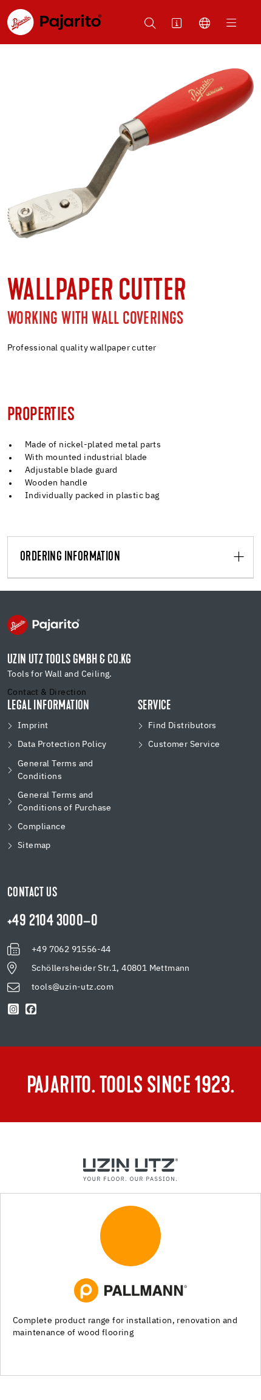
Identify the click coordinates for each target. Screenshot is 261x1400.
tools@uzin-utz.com (73, 987)
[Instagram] (13, 1010)
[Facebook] (31, 1010)
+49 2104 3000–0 (52, 922)
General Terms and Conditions (55, 770)
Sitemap (34, 845)
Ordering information (70, 557)
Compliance (42, 827)
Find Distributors (182, 725)
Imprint (33, 725)
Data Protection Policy (62, 744)
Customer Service (184, 744)
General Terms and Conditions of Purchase (65, 801)
